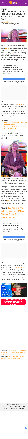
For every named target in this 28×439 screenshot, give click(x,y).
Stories (4, 9)
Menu (3, 2)
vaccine (19, 104)
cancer (7, 48)
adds (8, 201)
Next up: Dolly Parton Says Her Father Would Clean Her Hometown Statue (13, 302)
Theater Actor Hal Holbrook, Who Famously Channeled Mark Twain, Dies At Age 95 (13, 352)
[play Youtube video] (14, 290)
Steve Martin (18, 267)
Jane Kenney (8, 22)
